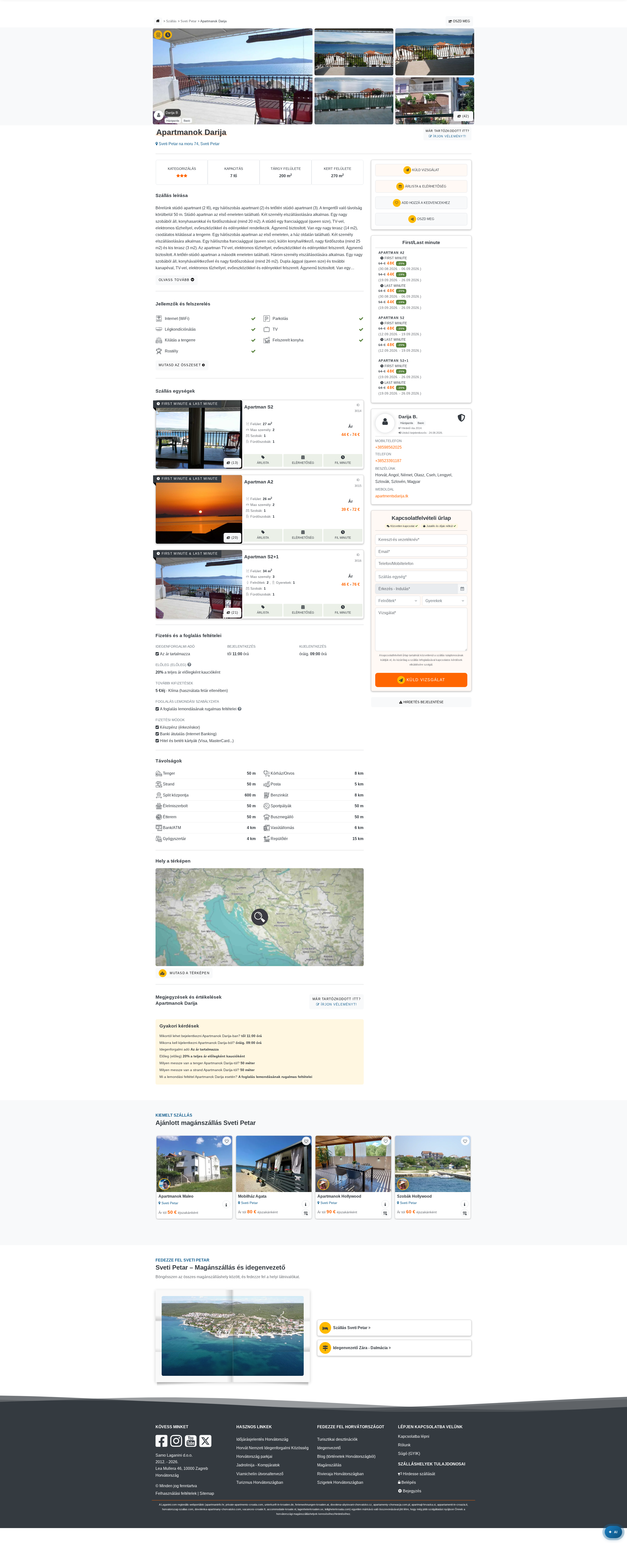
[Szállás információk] (226, 1204)
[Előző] (165, 1164)
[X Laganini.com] (205, 1441)
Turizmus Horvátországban (259, 1482)
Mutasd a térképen (189, 973)
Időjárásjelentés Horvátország (262, 1439)
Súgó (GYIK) (409, 1453)
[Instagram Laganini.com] (176, 1441)
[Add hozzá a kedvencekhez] (226, 1141)
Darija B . (173, 113)
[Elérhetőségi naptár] (306, 1213)
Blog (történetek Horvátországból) (346, 1456)
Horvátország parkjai (254, 1456)
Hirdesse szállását (418, 1474)
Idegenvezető (329, 1448)
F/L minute (343, 463)
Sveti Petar (188, 21)
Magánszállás (329, 1465)
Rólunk (404, 1445)
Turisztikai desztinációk (337, 1439)
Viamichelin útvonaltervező (259, 1474)
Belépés (408, 1482)
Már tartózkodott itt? (447, 133)
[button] (260, 917)
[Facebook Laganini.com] (161, 1441)
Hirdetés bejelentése (423, 702)
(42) (465, 116)
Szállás (171, 21)
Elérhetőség (303, 463)
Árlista (263, 463)
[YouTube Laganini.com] (190, 1441)
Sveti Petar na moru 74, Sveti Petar (188, 144)
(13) (234, 463)
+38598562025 (388, 447)
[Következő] (224, 1164)
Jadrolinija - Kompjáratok (258, 1465)
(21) (234, 612)
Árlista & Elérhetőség (425, 186)
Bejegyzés (411, 1491)
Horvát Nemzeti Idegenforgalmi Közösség (272, 1448)
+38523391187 (388, 461)
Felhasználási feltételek (176, 1493)
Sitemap (207, 1493)
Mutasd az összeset (180, 365)
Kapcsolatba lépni (413, 1436)
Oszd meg (461, 21)
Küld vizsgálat (425, 170)
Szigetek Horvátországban (340, 1482)
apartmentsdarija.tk (391, 496)
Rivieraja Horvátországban (340, 1474)
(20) (234, 537)
